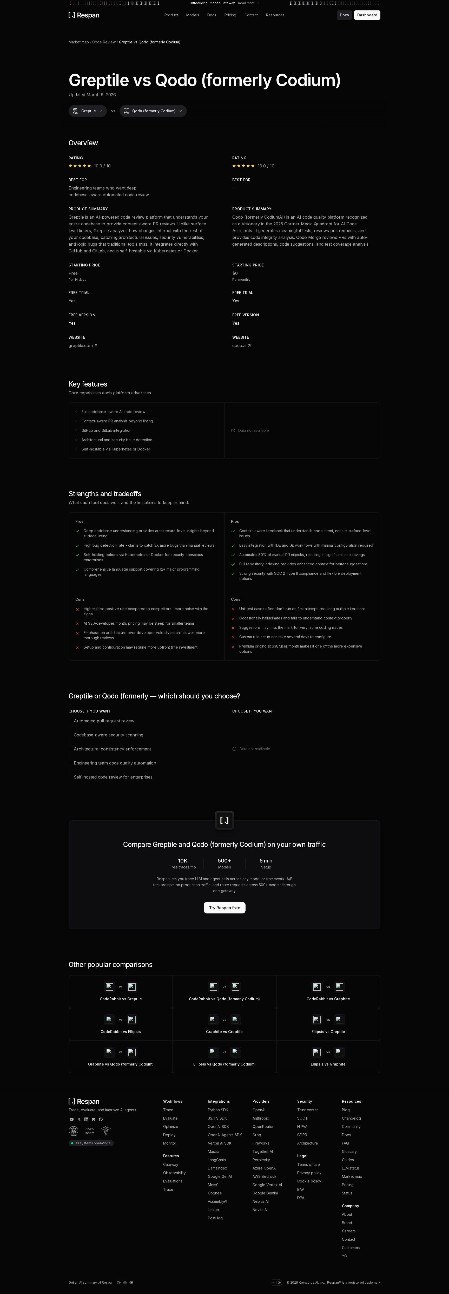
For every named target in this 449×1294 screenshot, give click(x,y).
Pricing (230, 15)
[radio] (273, 1282)
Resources (275, 15)
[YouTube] (72, 1119)
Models (192, 15)
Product (171, 15)
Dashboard (367, 15)
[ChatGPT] (119, 1282)
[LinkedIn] (86, 1119)
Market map (79, 42)
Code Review (104, 42)
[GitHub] (101, 1119)
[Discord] (93, 1119)
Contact (251, 15)
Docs (211, 15)
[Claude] (131, 1282)
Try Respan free (224, 907)
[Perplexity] (125, 1282)
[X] (79, 1119)
